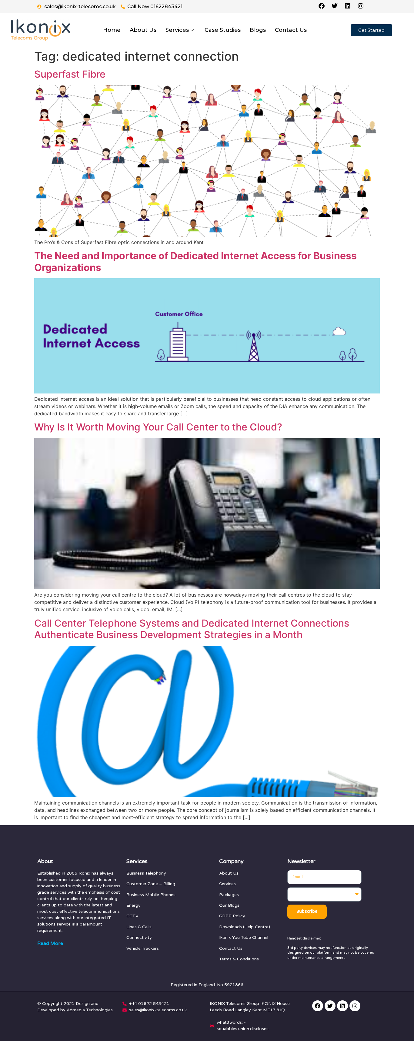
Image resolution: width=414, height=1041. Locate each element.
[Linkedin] (342, 1005)
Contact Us (291, 30)
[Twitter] (330, 1005)
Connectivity (139, 937)
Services (177, 30)
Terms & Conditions (239, 959)
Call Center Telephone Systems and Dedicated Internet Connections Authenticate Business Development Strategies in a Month (191, 629)
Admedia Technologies (90, 1010)
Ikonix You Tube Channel (243, 937)
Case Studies (223, 30)
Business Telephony (146, 873)
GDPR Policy (232, 916)
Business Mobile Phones (150, 894)
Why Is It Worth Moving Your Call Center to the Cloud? (158, 427)
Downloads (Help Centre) (244, 926)
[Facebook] (317, 1005)
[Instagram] (354, 1005)
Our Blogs (229, 905)
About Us (143, 30)
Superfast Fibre (69, 74)
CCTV (132, 916)
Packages (229, 894)
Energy (133, 905)
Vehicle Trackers (142, 948)
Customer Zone (142, 883)
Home (112, 30)
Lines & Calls (139, 926)
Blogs (258, 30)
